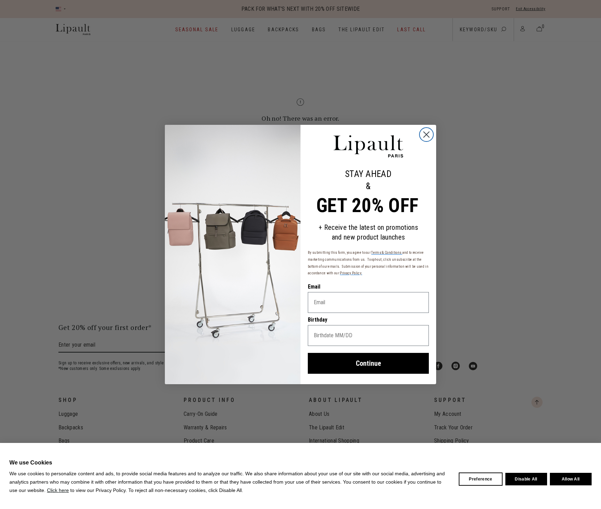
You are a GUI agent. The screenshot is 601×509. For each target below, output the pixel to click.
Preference (480, 479)
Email (314, 286)
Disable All (526, 479)
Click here (58, 490)
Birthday (317, 319)
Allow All (571, 479)
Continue (368, 363)
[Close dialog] (426, 135)
